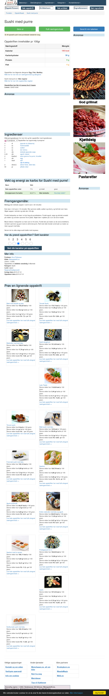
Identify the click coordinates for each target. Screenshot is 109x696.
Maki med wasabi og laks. (15, 303)
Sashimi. (42, 466)
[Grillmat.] (89, 86)
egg (21, 158)
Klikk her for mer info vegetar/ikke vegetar (18, 81)
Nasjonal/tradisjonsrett (11, 270)
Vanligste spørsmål (13, 671)
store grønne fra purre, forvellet (30, 156)
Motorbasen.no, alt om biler (40, 668)
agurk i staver (24, 154)
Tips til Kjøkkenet (38, 682)
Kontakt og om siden (14, 667)
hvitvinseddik (24, 146)
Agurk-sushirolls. (12, 503)
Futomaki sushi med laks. (15, 462)
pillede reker (24, 167)
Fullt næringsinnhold (54, 29)
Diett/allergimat (35, 3)
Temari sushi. (11, 425)
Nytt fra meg (36, 674)
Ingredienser (49, 3)
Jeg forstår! (99, 692)
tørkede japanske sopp (28, 152)
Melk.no (60, 675)
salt (21, 160)
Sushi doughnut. (44, 342)
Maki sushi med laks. (46, 427)
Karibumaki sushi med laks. (16, 627)
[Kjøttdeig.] (89, 124)
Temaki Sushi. (44, 303)
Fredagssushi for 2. (45, 550)
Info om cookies (12, 675)
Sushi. (41, 590)
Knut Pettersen (17, 257)
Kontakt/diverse (74, 3)
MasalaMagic (62, 671)
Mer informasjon (76, 692)
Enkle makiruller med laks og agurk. (51, 512)
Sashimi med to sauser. (14, 552)
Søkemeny (22, 3)
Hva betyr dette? (59, 193)
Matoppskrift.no (14, 259)
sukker (22, 148)
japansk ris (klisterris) (27, 143)
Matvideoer (36, 678)
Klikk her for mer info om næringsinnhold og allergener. (22, 74)
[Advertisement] (37, 111)
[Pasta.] (89, 161)
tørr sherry (23, 150)
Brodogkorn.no (63, 667)
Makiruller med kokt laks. (15, 343)
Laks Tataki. (43, 385)
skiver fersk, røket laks (27, 165)
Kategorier (61, 3)
